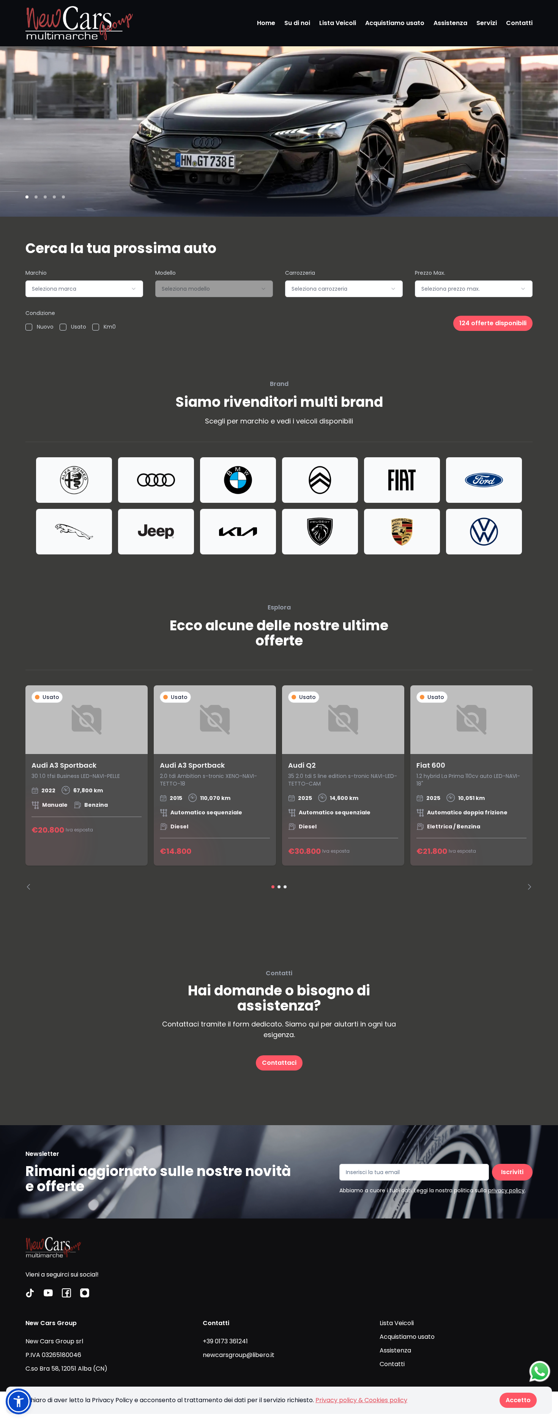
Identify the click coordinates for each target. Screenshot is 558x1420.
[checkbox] (28, 327)
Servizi (486, 23)
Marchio (36, 273)
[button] (19, 1401)
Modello (165, 273)
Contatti (519, 23)
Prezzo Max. (430, 273)
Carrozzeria (300, 273)
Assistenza (450, 23)
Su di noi (297, 23)
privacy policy (506, 1190)
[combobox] (84, 288)
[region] (279, 787)
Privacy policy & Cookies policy (361, 1400)
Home (266, 23)
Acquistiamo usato (394, 23)
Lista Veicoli (337, 23)
